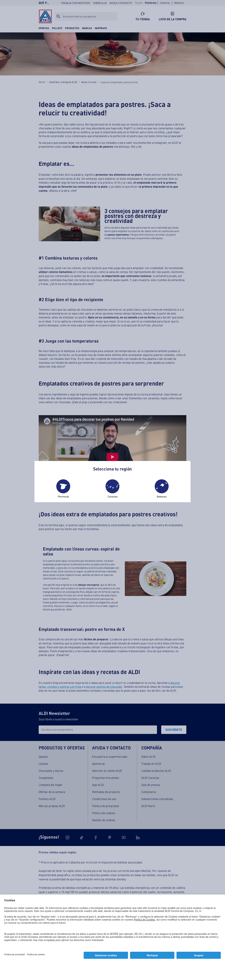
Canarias (113, 496)
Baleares (162, 496)
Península (63, 496)
